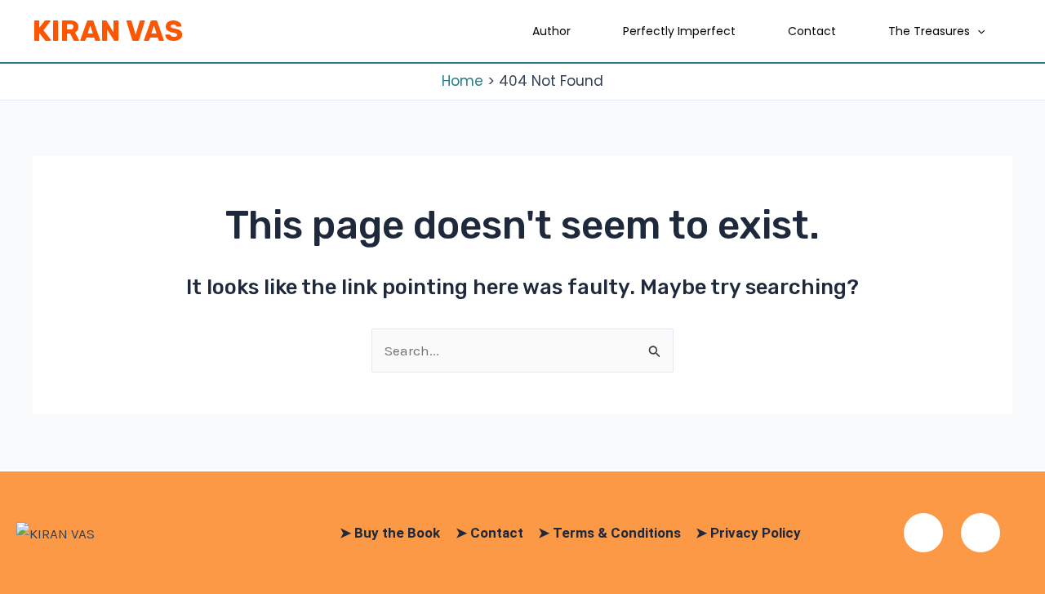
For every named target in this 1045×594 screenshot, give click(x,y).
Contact (812, 31)
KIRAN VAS (108, 31)
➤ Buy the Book (390, 533)
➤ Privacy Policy (748, 533)
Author (551, 31)
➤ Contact (489, 533)
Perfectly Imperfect (679, 31)
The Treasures (929, 31)
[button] (977, 31)
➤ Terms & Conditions (609, 533)
